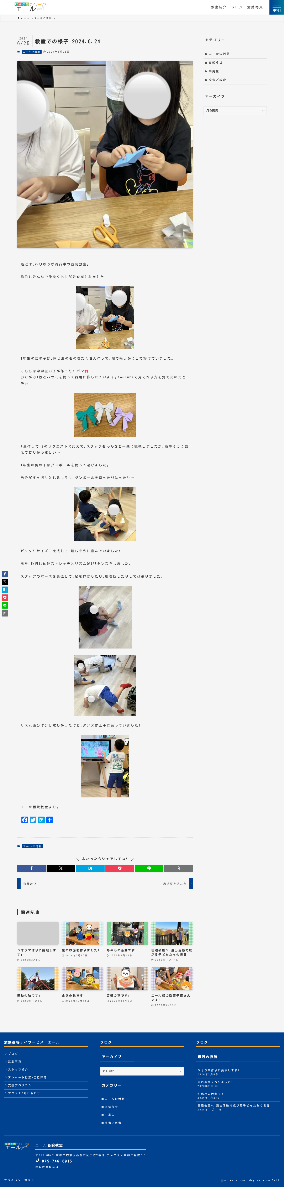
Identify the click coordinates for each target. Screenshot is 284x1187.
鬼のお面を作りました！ (215, 1084)
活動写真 (255, 7)
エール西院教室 (49, 1145)
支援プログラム (20, 1085)
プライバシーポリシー (21, 1180)
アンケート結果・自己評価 (27, 1077)
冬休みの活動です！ (212, 1096)
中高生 (214, 71)
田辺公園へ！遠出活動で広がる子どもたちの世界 (234, 1107)
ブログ (237, 7)
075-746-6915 (56, 1161)
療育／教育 (218, 79)
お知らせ (216, 62)
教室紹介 (219, 7)
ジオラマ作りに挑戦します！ (219, 1072)
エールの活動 (31, 52)
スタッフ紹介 (18, 1069)
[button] (31, 868)
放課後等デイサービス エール (32, 1042)
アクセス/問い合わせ (24, 1093)
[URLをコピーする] (178, 868)
